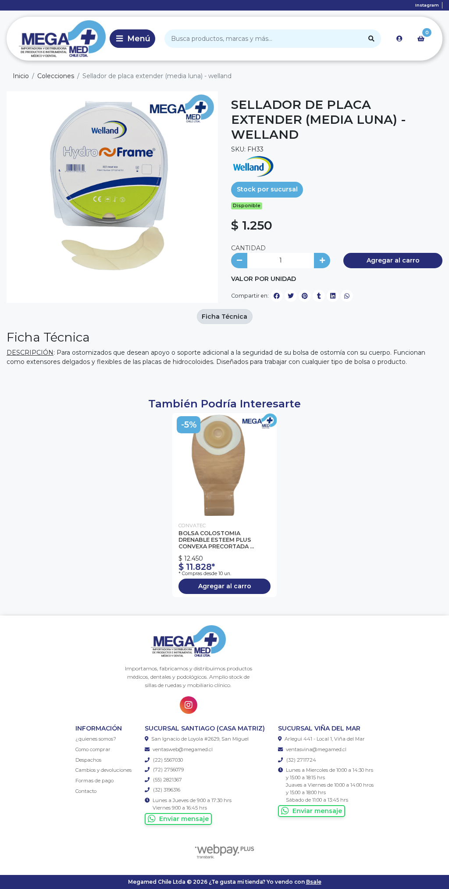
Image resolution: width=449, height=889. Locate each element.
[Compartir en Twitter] (291, 296)
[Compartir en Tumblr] (319, 296)
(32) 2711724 (300, 760)
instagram (427, 5)
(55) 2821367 (167, 780)
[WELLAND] (253, 166)
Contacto (85, 791)
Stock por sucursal (267, 189)
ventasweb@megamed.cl (183, 749)
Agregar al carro (393, 260)
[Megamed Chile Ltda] (56, 38)
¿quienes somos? (95, 739)
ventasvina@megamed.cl (316, 749)
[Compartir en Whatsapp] (347, 296)
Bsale (313, 881)
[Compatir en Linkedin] (333, 296)
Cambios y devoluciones (103, 770)
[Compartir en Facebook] (277, 296)
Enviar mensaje (184, 819)
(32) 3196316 (166, 790)
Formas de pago (94, 780)
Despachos (88, 760)
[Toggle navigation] (132, 38)
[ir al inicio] (188, 641)
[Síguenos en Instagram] (188, 705)
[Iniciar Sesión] (399, 38)
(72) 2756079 (168, 770)
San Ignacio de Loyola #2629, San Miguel (200, 739)
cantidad (248, 248)
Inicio (21, 76)
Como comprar (92, 749)
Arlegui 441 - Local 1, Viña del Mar (325, 739)
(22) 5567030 (167, 760)
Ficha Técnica (224, 316)
